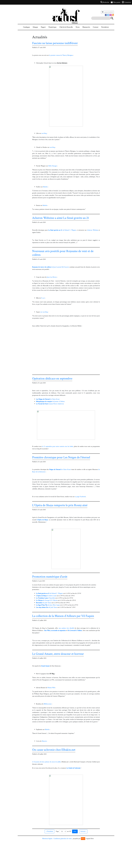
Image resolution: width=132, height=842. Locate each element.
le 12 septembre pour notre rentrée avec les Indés (57, 446)
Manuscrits (86, 27)
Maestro (44, 741)
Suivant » (83, 831)
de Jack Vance (43, 603)
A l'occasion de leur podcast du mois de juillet (46, 762)
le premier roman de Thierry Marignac (61, 55)
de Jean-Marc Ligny (48, 605)
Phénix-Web (51, 688)
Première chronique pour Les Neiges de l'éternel (61, 457)
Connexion (127, 2)
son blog (44, 133)
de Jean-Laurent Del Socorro (50, 267)
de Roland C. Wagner (62, 230)
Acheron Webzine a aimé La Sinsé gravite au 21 (60, 218)
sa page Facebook (80, 497)
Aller (74, 831)
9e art (43, 298)
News (78, 27)
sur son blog (44, 312)
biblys (83, 839)
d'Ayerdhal (45, 598)
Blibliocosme (48, 704)
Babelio (45, 187)
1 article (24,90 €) (108, 12)
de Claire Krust (48, 399)
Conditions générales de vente (62, 839)
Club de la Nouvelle (66, 27)
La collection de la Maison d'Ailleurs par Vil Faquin (63, 616)
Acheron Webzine (92, 230)
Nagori (43, 27)
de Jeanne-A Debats (50, 401)
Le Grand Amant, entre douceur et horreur (58, 654)
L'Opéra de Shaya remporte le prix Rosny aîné (59, 505)
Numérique (52, 27)
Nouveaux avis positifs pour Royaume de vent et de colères (62, 253)
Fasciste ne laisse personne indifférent (55, 43)
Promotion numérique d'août (49, 577)
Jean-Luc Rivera (52, 277)
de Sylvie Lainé (46, 596)
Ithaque (35, 27)
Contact (95, 27)
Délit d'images (52, 166)
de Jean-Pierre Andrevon (50, 404)
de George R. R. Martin (46, 600)
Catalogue (26, 27)
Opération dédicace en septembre (52, 379)
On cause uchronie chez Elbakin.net (53, 750)
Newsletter (105, 27)
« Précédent (49, 831)
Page (57, 831)
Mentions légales (47, 839)
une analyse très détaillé (66, 628)
